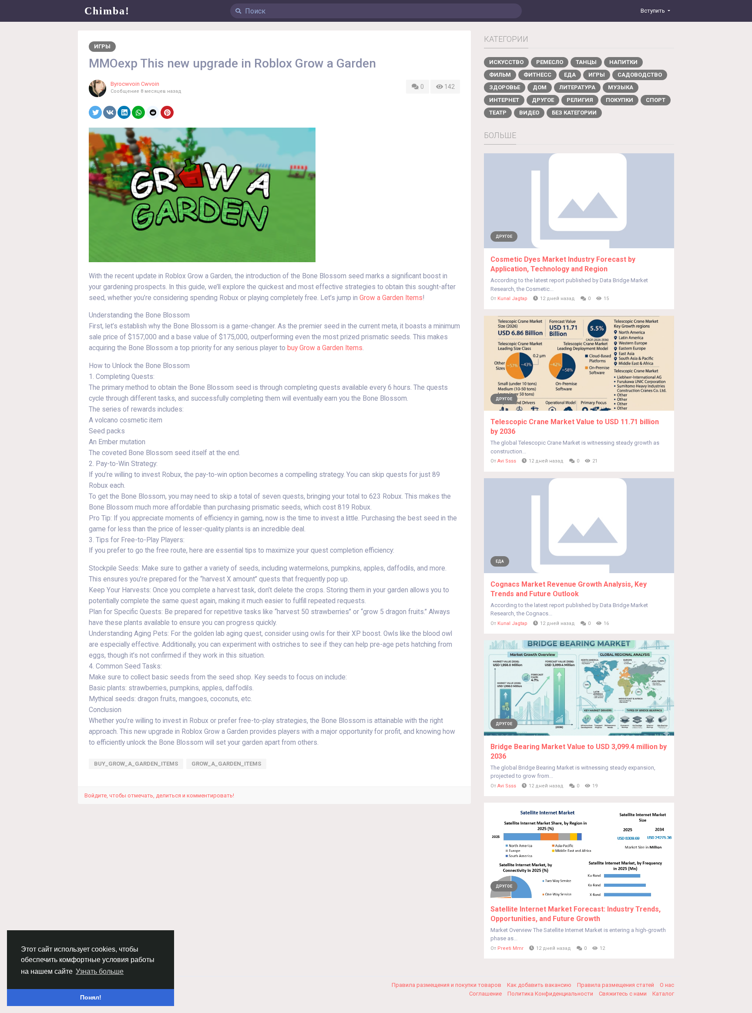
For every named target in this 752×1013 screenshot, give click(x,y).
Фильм (500, 74)
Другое (543, 100)
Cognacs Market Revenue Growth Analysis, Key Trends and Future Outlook (568, 589)
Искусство (506, 62)
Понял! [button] (90, 997)
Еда (570, 74)
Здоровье (504, 87)
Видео (529, 112)
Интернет (504, 100)
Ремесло (549, 62)
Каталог (663, 993)
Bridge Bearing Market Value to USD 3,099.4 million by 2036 (578, 751)
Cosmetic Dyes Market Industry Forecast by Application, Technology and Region (562, 264)
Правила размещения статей (616, 985)
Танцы (586, 62)
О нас (667, 985)
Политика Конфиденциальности (550, 993)
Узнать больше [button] (100, 971)
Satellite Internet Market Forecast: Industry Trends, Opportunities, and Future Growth (575, 914)
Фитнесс (537, 74)
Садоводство (640, 74)
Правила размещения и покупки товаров (447, 985)
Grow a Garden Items (391, 298)
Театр (498, 112)
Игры (102, 46)
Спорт (655, 100)
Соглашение (486, 993)
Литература (577, 87)
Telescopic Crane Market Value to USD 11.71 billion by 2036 (574, 427)
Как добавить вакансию (540, 985)
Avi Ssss (506, 461)
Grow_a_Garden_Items (226, 763)
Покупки (619, 100)
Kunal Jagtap (512, 298)
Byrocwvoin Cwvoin (135, 84)
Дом (540, 87)
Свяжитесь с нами (623, 993)
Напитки (623, 62)
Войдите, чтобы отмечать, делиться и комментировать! (159, 795)
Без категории (574, 112)
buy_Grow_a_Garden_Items (136, 763)
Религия (580, 100)
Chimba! (107, 11)
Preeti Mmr (510, 948)
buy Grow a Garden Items (325, 348)
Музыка (620, 87)
